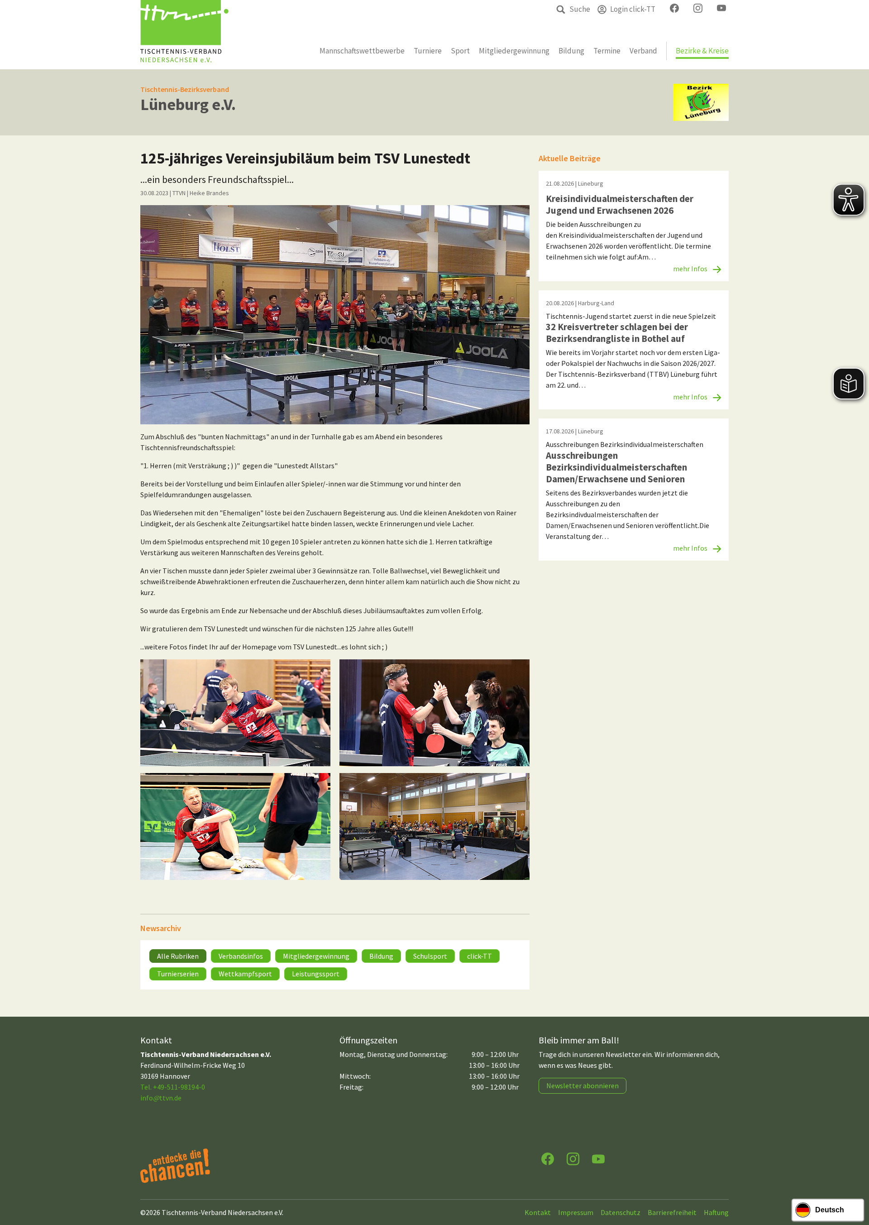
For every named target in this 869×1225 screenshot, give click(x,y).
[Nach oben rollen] (853, 1182)
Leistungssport (315, 973)
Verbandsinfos (241, 956)
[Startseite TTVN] (184, 34)
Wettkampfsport (245, 973)
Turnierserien (178, 973)
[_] (335, 314)
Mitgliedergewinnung (316, 956)
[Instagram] (573, 1158)
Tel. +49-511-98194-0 (172, 1086)
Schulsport (430, 956)
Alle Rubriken (178, 956)
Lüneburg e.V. (188, 104)
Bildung (381, 956)
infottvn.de (160, 1097)
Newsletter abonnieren (582, 1085)
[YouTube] (598, 1158)
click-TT (479, 956)
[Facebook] (547, 1158)
